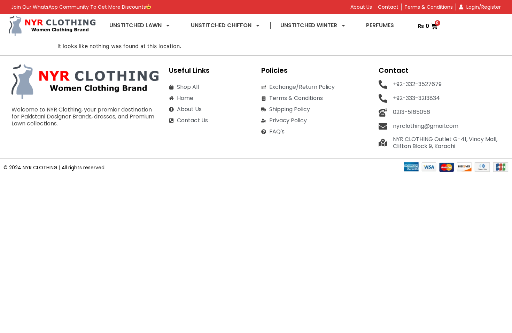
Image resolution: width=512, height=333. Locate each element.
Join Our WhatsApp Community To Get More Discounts (78, 6)
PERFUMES (380, 25)
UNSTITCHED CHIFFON (221, 25)
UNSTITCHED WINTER (308, 25)
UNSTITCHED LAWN (135, 25)
